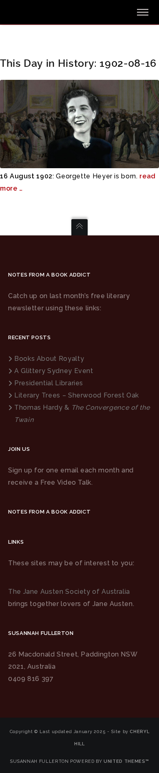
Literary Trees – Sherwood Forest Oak (76, 395)
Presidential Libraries (48, 383)
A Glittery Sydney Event (53, 371)
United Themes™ (126, 761)
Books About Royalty (49, 358)
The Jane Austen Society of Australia (69, 591)
